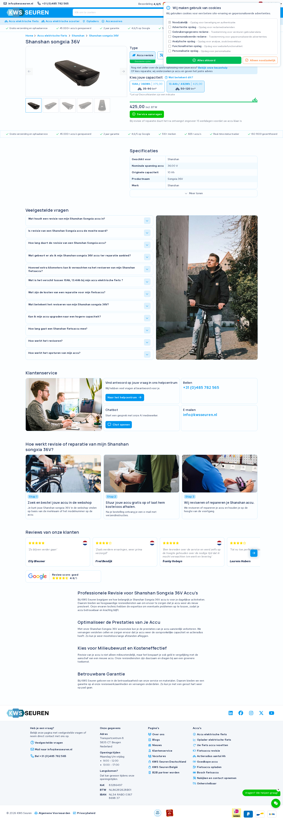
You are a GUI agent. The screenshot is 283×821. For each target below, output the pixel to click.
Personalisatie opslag (201, 51)
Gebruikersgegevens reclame (216, 32)
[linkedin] (231, 713)
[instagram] (251, 713)
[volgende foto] (123, 71)
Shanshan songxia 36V (104, 35)
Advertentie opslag (203, 27)
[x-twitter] (261, 713)
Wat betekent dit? (181, 77)
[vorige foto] (29, 71)
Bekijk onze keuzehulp (212, 67)
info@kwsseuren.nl (200, 414)
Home (29, 35)
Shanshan (78, 35)
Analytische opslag (206, 41)
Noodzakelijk (204, 22)
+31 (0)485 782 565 (201, 387)
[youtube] (271, 713)
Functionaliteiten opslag (207, 46)
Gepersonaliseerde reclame (219, 36)
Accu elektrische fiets (52, 35)
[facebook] (241, 713)
